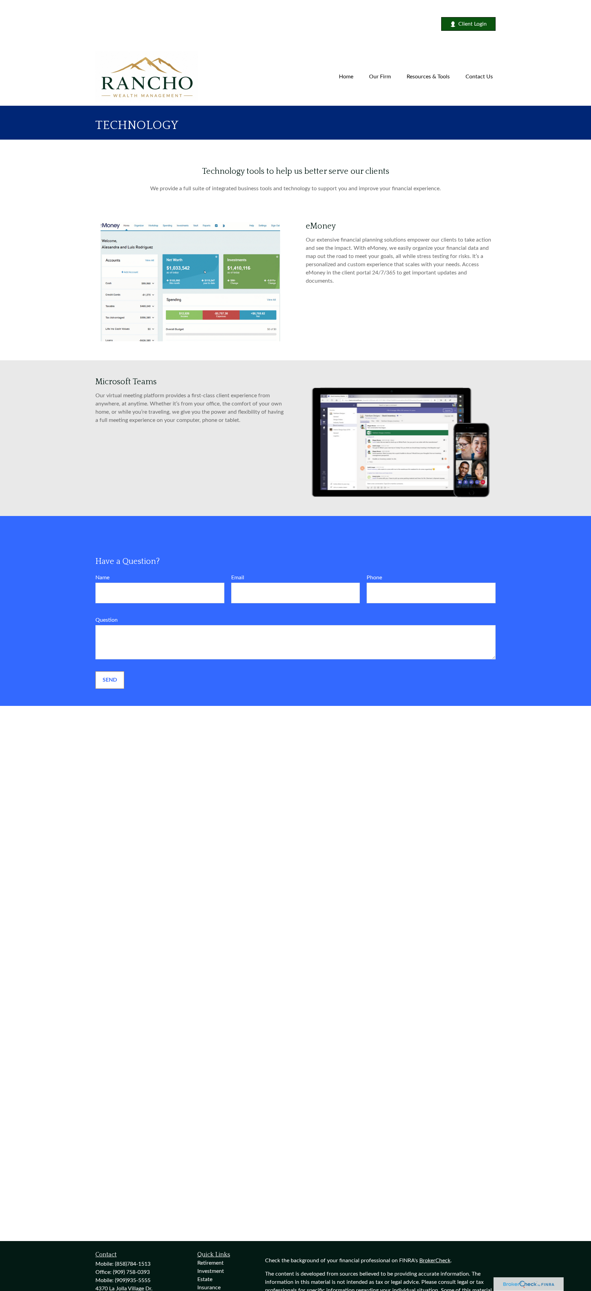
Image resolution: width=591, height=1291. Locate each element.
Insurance (209, 1287)
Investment (210, 1271)
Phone (374, 577)
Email (237, 577)
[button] (346, 77)
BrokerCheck (434, 1260)
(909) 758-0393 (131, 1272)
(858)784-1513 (132, 1264)
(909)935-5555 (132, 1280)
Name (102, 577)
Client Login (472, 24)
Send (110, 680)
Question (106, 620)
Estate (204, 1279)
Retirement (210, 1263)
